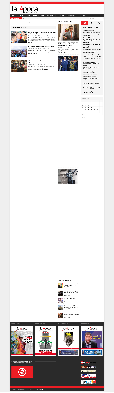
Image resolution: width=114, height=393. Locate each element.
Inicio (25, 2)
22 (101, 109)
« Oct (82, 117)
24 (85, 112)
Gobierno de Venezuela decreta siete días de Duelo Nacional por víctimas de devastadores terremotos (92, 51)
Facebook (13, 2)
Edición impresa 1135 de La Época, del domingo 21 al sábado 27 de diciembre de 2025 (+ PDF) (68, 43)
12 (91, 107)
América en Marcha (38, 15)
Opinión (28, 15)
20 (94, 109)
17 (85, 109)
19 (91, 109)
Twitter (19, 2)
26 (91, 112)
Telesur (40, 64)
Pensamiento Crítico (72, 15)
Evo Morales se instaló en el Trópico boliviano (41, 46)
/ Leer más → (35, 53)
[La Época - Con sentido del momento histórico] (25, 9)
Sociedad (68, 386)
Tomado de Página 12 (43, 48)
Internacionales (51, 15)
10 (85, 107)
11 (88, 107)
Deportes (75, 386)
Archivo (101, 386)
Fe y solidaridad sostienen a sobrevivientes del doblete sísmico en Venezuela (91, 64)
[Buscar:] (96, 18)
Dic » (85, 117)
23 (82, 112)
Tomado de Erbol (42, 35)
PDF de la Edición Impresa (66, 21)
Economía (61, 15)
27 (94, 112)
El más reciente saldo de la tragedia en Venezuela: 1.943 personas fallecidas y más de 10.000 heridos (91, 83)
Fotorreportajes (82, 386)
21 (97, 109)
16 (82, 109)
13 (94, 107)
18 (88, 109)
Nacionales (20, 15)
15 (101, 107)
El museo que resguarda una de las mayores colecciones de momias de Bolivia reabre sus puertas (90, 29)
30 (82, 114)
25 (88, 112)
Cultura (83, 15)
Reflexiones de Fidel (93, 386)
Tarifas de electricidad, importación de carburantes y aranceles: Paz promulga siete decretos (91, 46)
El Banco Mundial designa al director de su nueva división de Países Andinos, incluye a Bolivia (91, 34)
